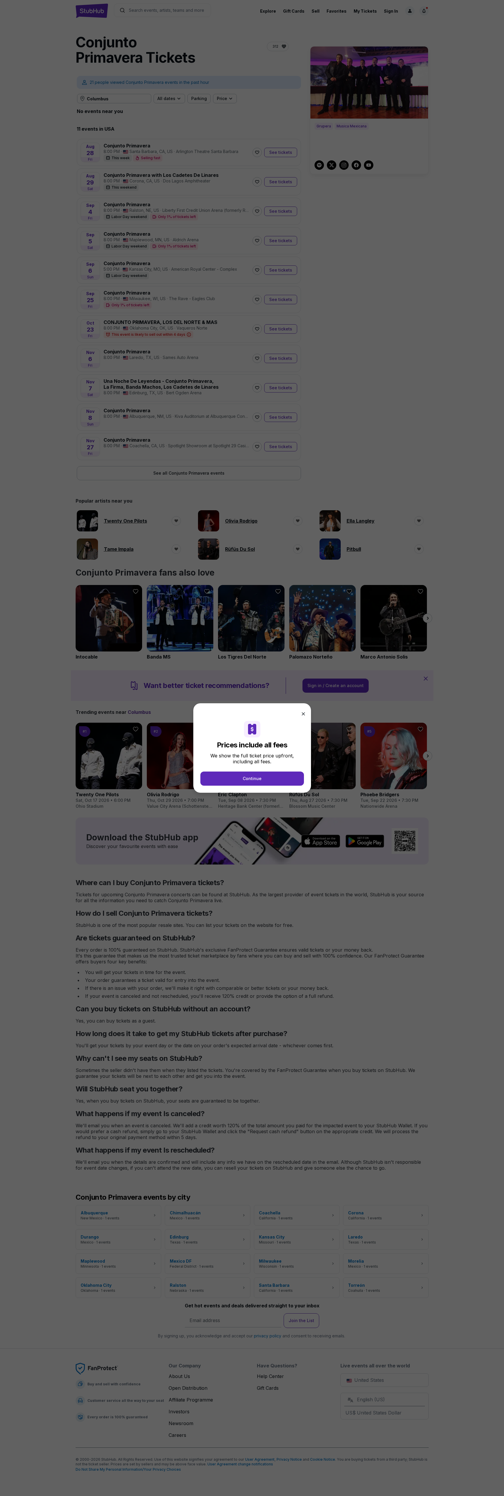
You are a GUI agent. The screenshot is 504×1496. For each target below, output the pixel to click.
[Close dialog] (303, 714)
